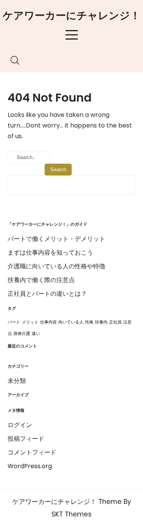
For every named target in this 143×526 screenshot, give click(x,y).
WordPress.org (30, 466)
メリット (30, 322)
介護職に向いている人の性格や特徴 (56, 266)
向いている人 (71, 322)
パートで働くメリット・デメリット (56, 238)
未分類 (17, 380)
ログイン (20, 425)
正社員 (115, 322)
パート (14, 322)
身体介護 (21, 333)
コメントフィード (32, 452)
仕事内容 (48, 322)
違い (36, 333)
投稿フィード (26, 438)
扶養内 (101, 322)
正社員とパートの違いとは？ (47, 293)
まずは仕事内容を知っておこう (50, 252)
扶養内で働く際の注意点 (41, 280)
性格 (89, 322)
